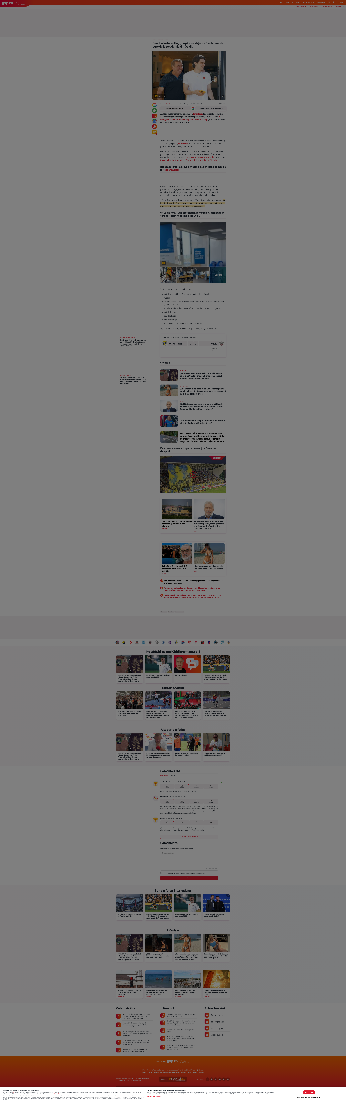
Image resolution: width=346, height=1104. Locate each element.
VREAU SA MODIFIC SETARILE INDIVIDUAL (309, 1097)
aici (117, 1097)
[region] (173, 1095)
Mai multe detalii (55, 1093)
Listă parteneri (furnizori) (153, 1096)
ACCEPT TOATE (309, 1092)
